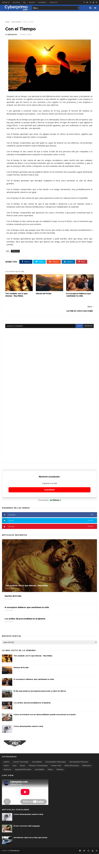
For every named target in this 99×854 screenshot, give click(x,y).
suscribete (49, 490)
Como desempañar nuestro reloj (28, 726)
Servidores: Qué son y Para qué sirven (30, 837)
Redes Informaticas (72, 765)
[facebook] (84, 2)
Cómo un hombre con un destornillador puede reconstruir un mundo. (45, 714)
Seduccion (7, 769)
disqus (79, 326)
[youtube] (93, 2)
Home (7, 22)
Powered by (43, 500)
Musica (22, 765)
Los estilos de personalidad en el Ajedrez (32, 703)
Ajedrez (6, 762)
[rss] (96, 2)
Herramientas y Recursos (78, 762)
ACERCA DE (5, 2)
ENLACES (32, 2)
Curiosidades (37, 762)
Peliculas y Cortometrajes (38, 765)
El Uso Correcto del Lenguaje (27, 826)
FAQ (24, 2)
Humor (6, 765)
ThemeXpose (14, 850)
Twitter (50, 520)
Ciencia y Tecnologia (20, 762)
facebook (88, 326)
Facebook (50, 515)
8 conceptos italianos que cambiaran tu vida (78, 294)
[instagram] (90, 2)
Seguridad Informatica (23, 769)
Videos (50, 769)
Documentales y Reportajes (56, 762)
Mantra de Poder (43, 293)
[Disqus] (49, 360)
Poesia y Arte (56, 765)
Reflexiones (16, 22)
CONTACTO (53, 2)
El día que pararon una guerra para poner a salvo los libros (40, 691)
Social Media (39, 769)
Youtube (50, 526)
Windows (60, 769)
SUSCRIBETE (42, 2)
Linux (14, 765)
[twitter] (87, 2)
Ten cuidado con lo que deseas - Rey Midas (16, 294)
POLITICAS (16, 2)
